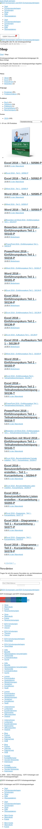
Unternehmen (9, 707)
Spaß (6, 688)
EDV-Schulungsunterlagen (14, 639)
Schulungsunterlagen (12, 8)
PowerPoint (8, 82)
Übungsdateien (10, 16)
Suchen (23, 44)
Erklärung (8, 106)
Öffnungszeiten (10, 714)
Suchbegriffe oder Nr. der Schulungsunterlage (15, 42)
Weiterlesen (15, 237)
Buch (6, 102)
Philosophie (8, 712)
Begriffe (7, 652)
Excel (6, 80)
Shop (6, 12)
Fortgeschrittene (10, 94)
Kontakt (7, 756)
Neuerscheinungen (11, 611)
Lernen (7, 676)
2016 (6, 118)
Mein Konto (8, 815)
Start (6, 6)
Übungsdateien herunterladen (15, 654)
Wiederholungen (10, 682)
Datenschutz (9, 739)
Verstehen (8, 684)
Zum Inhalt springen (7, 1)
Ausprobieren (9, 680)
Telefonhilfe (8, 656)
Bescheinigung (10, 110)
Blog (6, 733)
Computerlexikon (10, 657)
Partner (7, 735)
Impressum (8, 762)
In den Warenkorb (17, 166)
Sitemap (7, 737)
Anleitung (8, 104)
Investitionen (9, 686)
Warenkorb (8, 607)
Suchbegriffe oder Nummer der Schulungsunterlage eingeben (21, 64)
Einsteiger (8, 92)
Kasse (6, 609)
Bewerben (8, 84)
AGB (6, 741)
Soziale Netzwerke (11, 760)
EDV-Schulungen (11, 624)
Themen (7, 626)
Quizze (7, 628)
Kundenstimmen (10, 711)
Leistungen (8, 709)
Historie (7, 716)
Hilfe (6, 14)
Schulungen (9, 10)
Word (6, 78)
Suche (6, 659)
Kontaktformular (10, 758)
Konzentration (9, 678)
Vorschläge (8, 641)
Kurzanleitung (9, 108)
